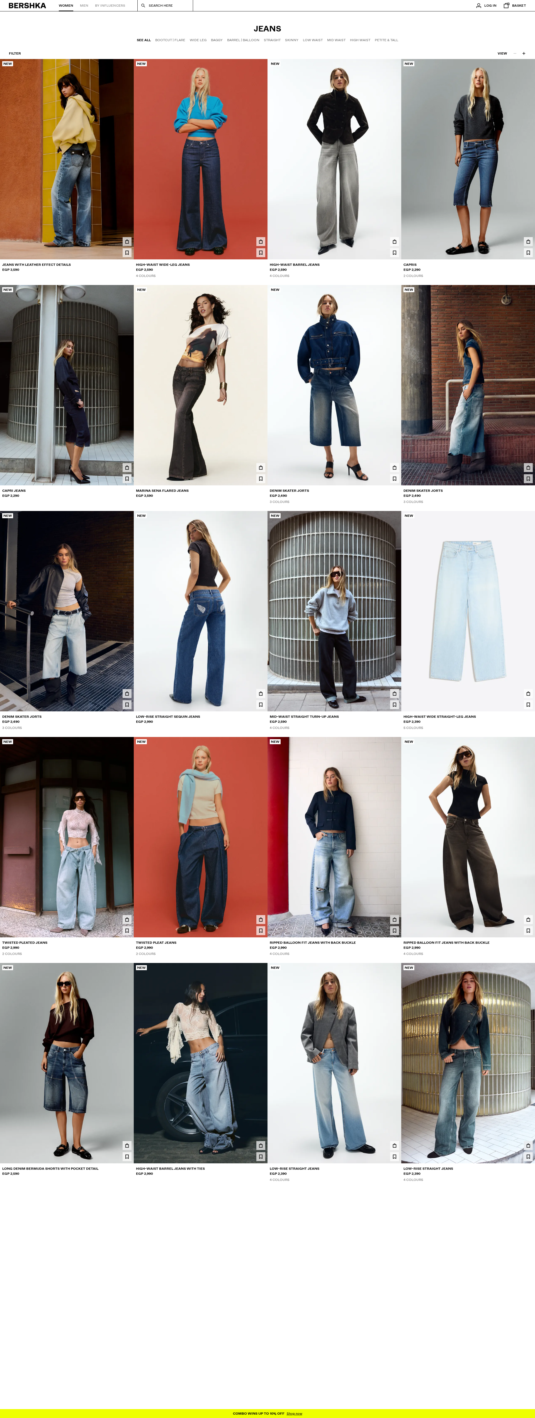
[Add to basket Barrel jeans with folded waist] (127, 1374)
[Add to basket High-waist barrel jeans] (394, 241)
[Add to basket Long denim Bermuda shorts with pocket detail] (127, 1145)
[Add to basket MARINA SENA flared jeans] (260, 467)
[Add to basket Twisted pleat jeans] (260, 919)
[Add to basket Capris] (528, 241)
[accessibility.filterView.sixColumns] (523, 53)
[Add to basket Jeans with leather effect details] (127, 241)
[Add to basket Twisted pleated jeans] (127, 919)
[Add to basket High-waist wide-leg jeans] (260, 241)
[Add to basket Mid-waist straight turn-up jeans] (394, 693)
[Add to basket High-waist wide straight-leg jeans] (528, 693)
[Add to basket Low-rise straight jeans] (394, 1145)
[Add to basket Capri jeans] (127, 467)
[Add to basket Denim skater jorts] (394, 467)
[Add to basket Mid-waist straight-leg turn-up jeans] (260, 1374)
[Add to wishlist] (127, 252)
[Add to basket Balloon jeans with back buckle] (528, 1374)
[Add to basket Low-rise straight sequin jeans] (260, 693)
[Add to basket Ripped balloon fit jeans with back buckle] (394, 919)
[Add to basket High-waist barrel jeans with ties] (260, 1145)
